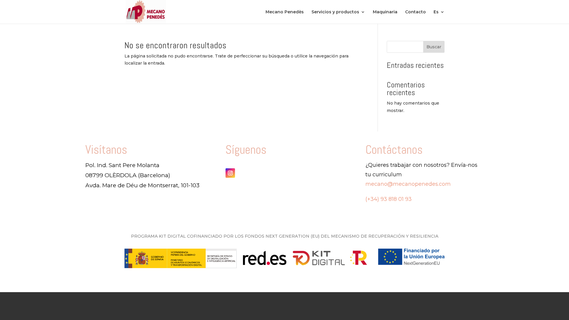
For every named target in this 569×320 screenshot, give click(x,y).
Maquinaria (385, 12)
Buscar (433, 46)
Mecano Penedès (285, 12)
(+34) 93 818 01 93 (388, 199)
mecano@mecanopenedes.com (408, 184)
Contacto (415, 12)
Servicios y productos (335, 12)
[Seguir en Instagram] (230, 173)
